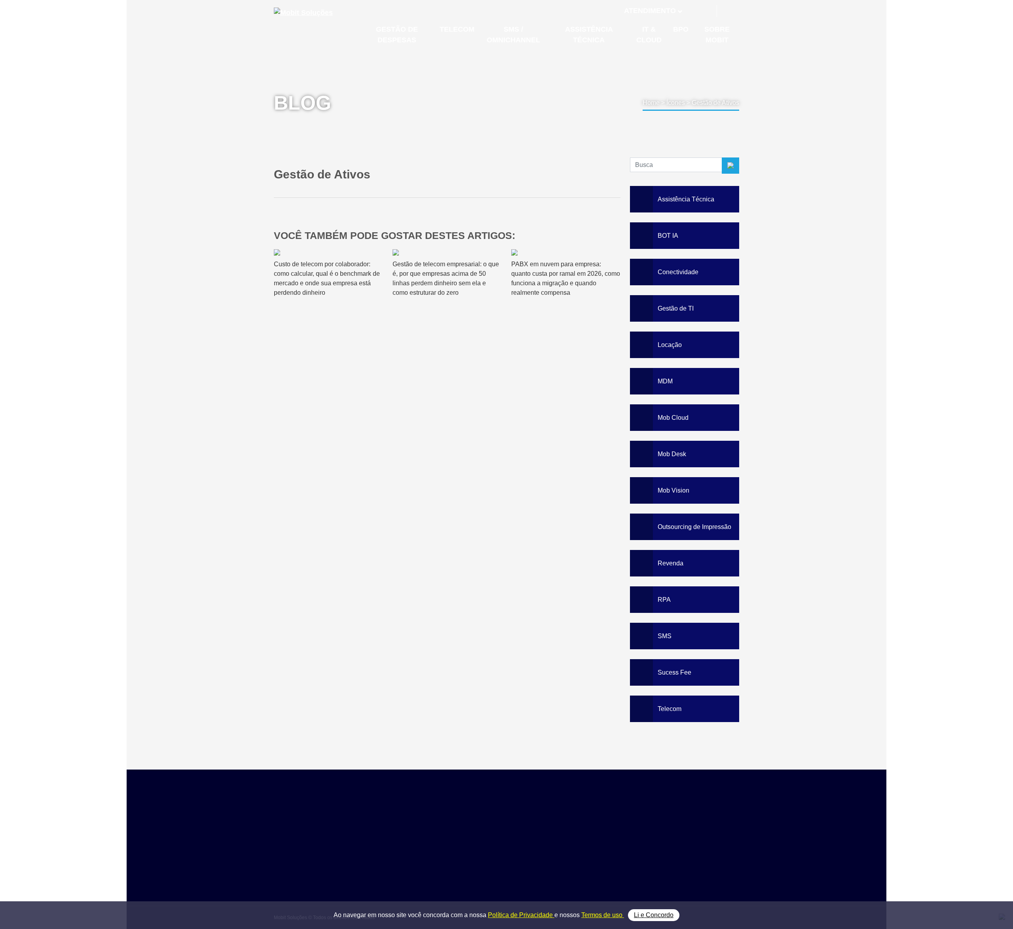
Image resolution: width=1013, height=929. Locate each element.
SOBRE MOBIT (717, 34)
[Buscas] (729, 11)
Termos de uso (602, 915)
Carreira (680, 855)
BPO (681, 29)
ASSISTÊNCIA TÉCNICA (589, 34)
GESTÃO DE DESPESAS (397, 34)
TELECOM (457, 29)
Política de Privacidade (521, 915)
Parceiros (682, 837)
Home (651, 102)
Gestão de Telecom (615, 837)
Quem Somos (688, 828)
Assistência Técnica (616, 855)
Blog (675, 846)
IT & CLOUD (649, 34)
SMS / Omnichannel (616, 846)
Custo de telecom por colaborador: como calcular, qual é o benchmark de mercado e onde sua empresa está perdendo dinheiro (327, 278)
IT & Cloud (604, 864)
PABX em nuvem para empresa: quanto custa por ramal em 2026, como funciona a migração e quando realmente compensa (565, 278)
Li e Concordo (653, 915)
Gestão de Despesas (617, 828)
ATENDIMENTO (650, 11)
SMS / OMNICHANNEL (513, 34)
